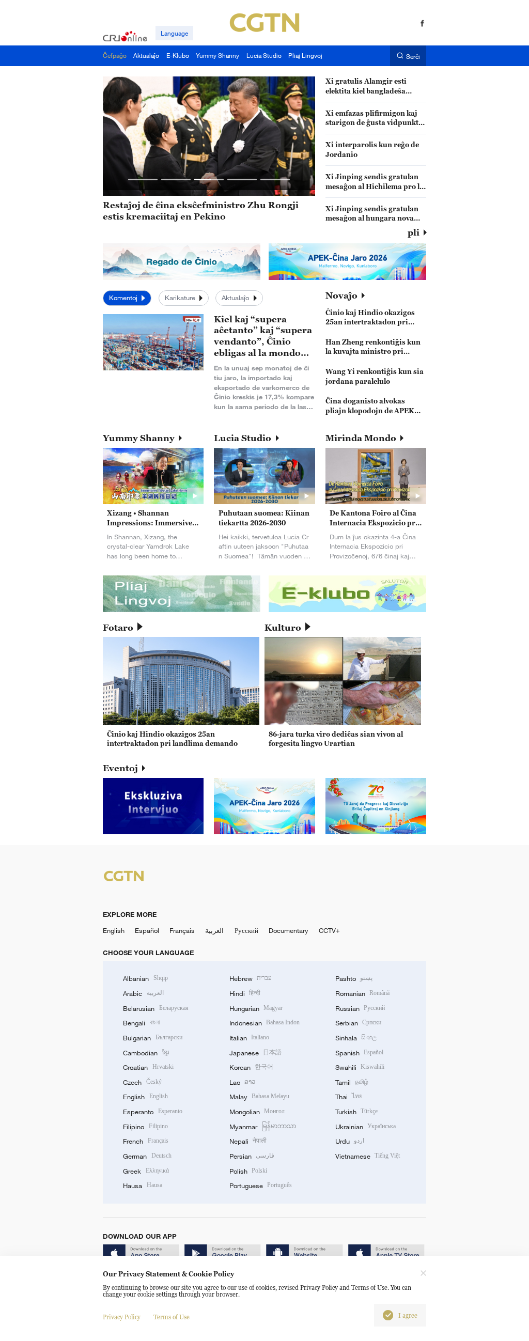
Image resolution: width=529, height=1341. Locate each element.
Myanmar (262, 1126)
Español (147, 930)
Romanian (362, 993)
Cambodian (145, 1053)
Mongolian (257, 1112)
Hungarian (256, 1008)
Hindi (244, 993)
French (145, 1141)
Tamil (351, 1082)
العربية (214, 930)
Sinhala (356, 1038)
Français (182, 930)
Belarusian (155, 1008)
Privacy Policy (122, 1317)
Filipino (145, 1126)
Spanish (359, 1053)
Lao (242, 1082)
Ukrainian (365, 1126)
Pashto (353, 978)
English (114, 930)
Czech (142, 1082)
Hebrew (250, 978)
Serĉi (413, 56)
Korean (251, 1067)
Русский (246, 930)
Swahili (359, 1067)
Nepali (248, 1141)
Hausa (142, 1185)
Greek (145, 1171)
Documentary (288, 930)
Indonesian (264, 1023)
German (147, 1156)
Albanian (145, 978)
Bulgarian (152, 1038)
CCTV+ (329, 930)
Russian (360, 1008)
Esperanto (152, 1112)
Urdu (349, 1141)
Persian (251, 1156)
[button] (143, 179)
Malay (259, 1097)
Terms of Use (171, 1317)
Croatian (148, 1067)
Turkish (356, 1112)
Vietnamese (367, 1156)
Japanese (255, 1053)
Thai (349, 1097)
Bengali (141, 1023)
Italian (249, 1038)
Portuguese (260, 1185)
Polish (248, 1171)
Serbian (358, 1023)
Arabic (143, 993)
